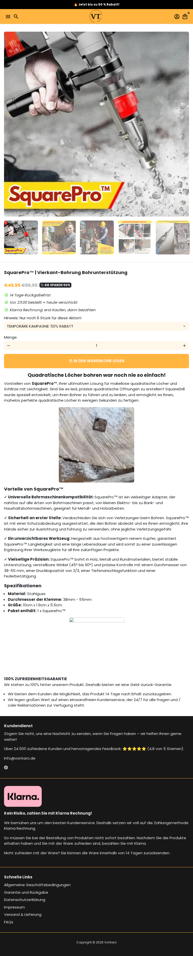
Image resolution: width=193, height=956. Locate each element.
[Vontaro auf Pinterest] (6, 767)
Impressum (14, 907)
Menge (10, 337)
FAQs (8, 922)
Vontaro (110, 942)
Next (184, 124)
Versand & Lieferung (22, 914)
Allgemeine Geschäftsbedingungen (37, 884)
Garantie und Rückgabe (26, 892)
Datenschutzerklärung (24, 899)
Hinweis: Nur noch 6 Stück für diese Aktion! (42, 318)
